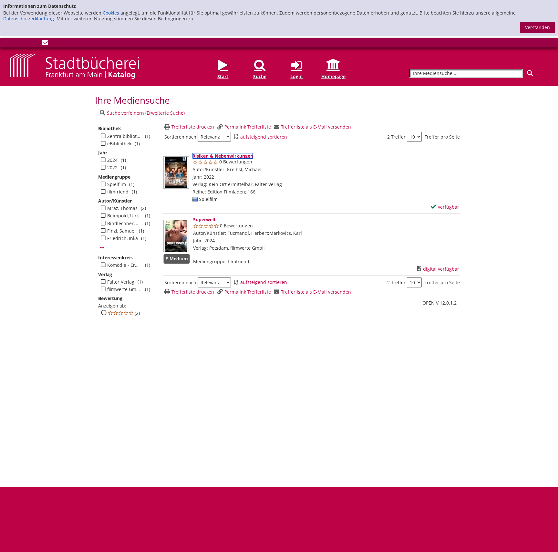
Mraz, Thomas (122, 208)
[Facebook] (13, 44)
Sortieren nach (180, 137)
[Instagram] (23, 44)
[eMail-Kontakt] (45, 44)
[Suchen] (530, 73)
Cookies (111, 13)
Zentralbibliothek (124, 136)
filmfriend (118, 192)
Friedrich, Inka (122, 238)
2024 (112, 160)
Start (222, 76)
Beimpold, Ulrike (124, 216)
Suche (259, 76)
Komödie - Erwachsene (124, 265)
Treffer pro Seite (442, 137)
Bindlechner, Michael (124, 223)
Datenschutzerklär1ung (28, 19)
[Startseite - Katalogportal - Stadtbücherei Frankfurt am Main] (74, 66)
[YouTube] (34, 44)
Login (296, 76)
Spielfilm (116, 184)
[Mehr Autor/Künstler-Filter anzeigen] (102, 248)
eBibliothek (119, 144)
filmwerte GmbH (124, 289)
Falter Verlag (120, 282)
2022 (112, 168)
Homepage (333, 76)
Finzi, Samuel (121, 231)
